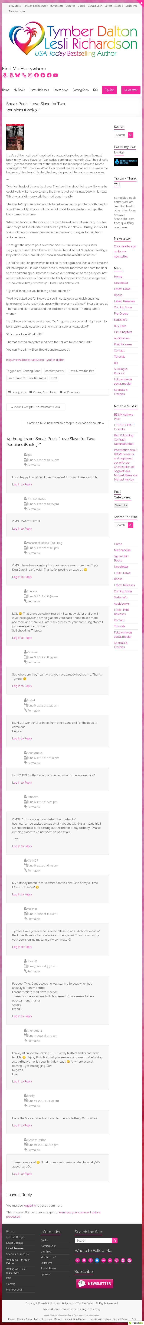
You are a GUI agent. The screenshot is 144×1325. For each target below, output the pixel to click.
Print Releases (123, 344)
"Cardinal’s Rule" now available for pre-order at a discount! (65, 423)
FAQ (95, 90)
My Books (19, 90)
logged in (30, 1205)
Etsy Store (15, 5)
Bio (116, 363)
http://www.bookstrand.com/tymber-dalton (35, 360)
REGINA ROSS (36, 499)
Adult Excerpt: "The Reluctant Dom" (35, 407)
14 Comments (72, 392)
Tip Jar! (109, 90)
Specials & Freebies (17, 1254)
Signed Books (48, 1268)
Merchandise (122, 550)
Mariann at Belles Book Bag (44, 543)
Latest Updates (14, 1242)
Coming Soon (95, 5)
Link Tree (46, 1251)
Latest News (60, 90)
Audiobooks (122, 338)
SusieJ (31, 700)
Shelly (31, 1095)
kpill (29, 455)
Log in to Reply (22, 484)
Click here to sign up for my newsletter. (125, 251)
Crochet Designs (15, 1237)
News (53, 392)
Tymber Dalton (36, 1140)
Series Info (132, 5)
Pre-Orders (121, 313)
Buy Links (120, 326)
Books (81, 5)
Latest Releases (114, 5)
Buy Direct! (56, 5)
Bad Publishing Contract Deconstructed (123, 439)
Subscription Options (75, 1318)
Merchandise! (48, 1257)
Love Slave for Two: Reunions (26, 378)
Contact (119, 350)
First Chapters (123, 332)
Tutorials (119, 356)
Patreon (10, 1231)
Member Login (17, 11)
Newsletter (131, 90)
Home (5, 90)
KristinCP (32, 860)
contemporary (54, 371)
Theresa (32, 591)
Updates (70, 5)
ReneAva (32, 797)
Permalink (33, 465)
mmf (54, 378)
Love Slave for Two (81, 371)
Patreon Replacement (36, 5)
